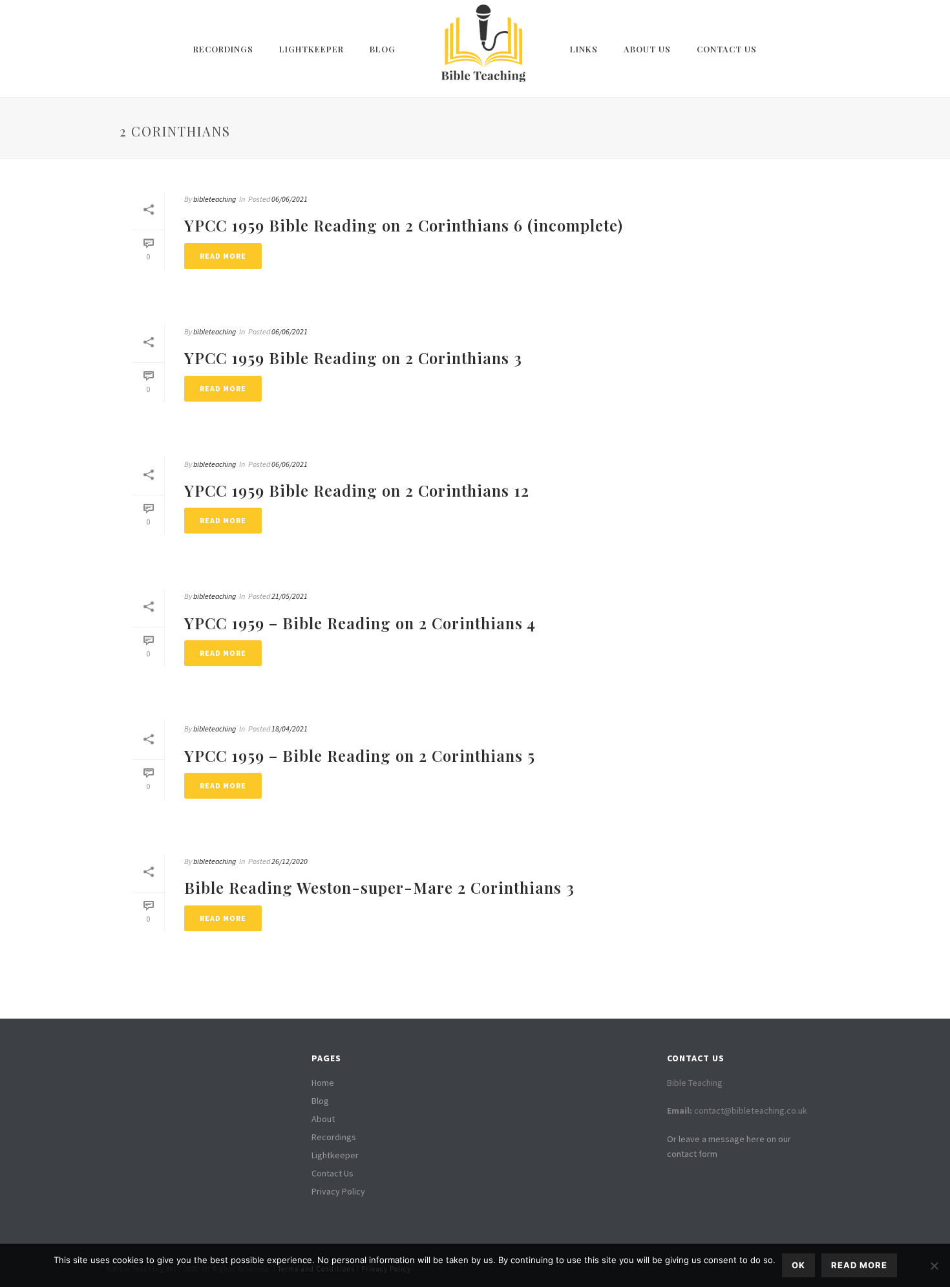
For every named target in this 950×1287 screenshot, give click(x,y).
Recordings (223, 48)
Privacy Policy (338, 1191)
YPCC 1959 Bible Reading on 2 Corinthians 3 (353, 357)
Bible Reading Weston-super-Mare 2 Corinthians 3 (379, 887)
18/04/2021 (289, 728)
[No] (933, 1265)
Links (584, 48)
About (323, 1119)
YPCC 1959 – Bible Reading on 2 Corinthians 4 (360, 622)
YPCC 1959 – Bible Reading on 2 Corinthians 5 (359, 755)
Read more (859, 1265)
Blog (383, 48)
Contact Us (727, 48)
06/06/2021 (289, 199)
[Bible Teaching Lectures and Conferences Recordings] (482, 48)
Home (322, 1082)
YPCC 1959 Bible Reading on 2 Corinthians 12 (356, 490)
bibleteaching (214, 199)
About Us (647, 48)
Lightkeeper (311, 48)
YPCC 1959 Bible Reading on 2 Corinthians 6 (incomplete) (403, 225)
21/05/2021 (289, 596)
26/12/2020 (289, 861)
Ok (798, 1265)
